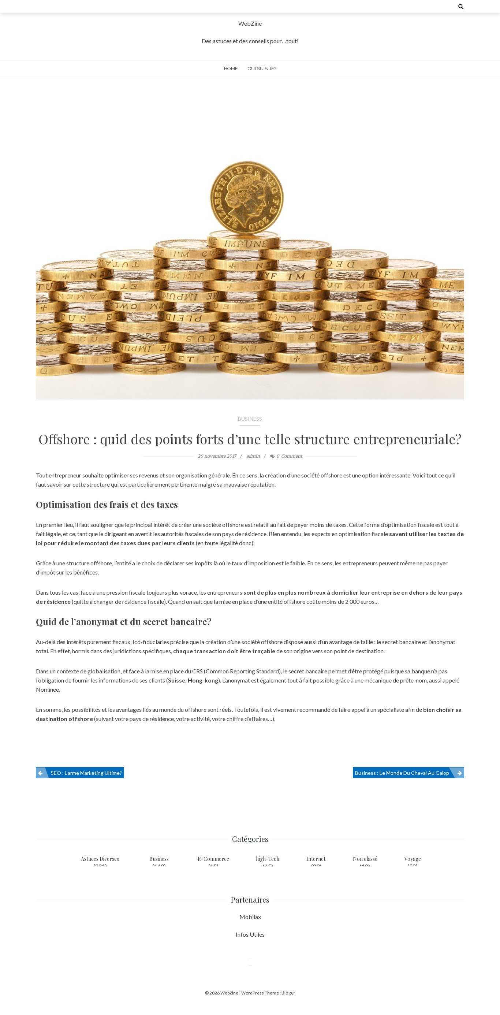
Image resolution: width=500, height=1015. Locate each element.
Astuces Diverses (100, 858)
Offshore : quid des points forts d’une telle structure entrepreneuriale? (250, 438)
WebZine (250, 23)
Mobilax (250, 916)
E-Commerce (213, 858)
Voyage (412, 858)
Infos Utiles (250, 934)
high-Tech (267, 858)
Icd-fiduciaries (151, 641)
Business (250, 419)
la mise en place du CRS (174, 671)
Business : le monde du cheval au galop (402, 773)
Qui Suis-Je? (262, 68)
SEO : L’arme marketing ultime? (86, 773)
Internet (315, 858)
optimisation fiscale (409, 524)
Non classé (365, 858)
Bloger (288, 993)
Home (231, 68)
